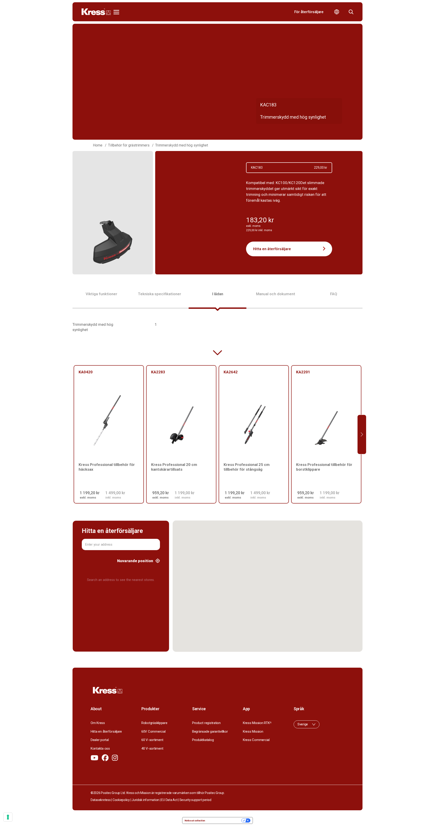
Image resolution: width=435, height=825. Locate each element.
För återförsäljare (309, 12)
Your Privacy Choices (224, 820)
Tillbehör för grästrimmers (129, 145)
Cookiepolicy (121, 800)
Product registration (206, 723)
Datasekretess (101, 800)
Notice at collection (195, 820)
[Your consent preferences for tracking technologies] (8, 817)
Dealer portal (100, 740)
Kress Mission (253, 731)
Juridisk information (145, 800)
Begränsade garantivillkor (210, 731)
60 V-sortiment (152, 740)
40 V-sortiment (152, 748)
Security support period (195, 800)
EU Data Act (169, 800)
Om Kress (98, 723)
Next (361, 434)
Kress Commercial (256, 740)
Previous (73, 434)
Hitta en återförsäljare (272, 249)
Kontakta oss (100, 748)
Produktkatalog (203, 740)
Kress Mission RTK (257, 723)
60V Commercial (153, 731)
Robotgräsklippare (154, 723)
